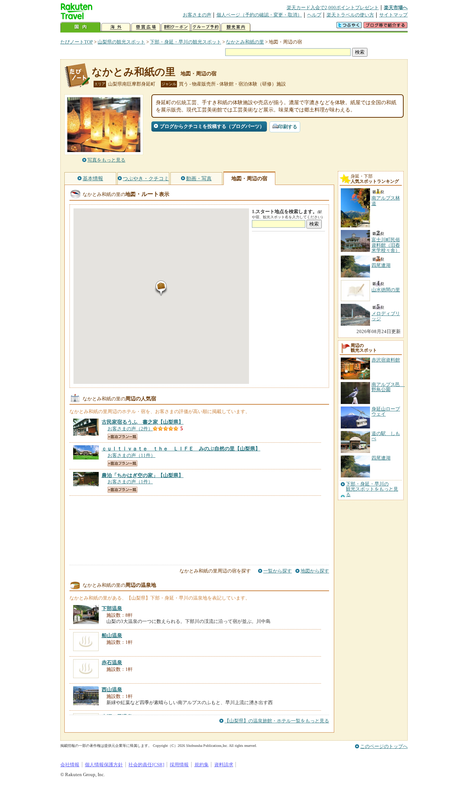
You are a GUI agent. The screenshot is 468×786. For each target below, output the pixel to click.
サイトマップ (393, 15)
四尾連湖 (380, 458)
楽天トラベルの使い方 (350, 15)
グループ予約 (205, 27)
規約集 (202, 764)
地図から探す (315, 571)
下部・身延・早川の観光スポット (185, 42)
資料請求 (223, 764)
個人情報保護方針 (104, 764)
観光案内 (235, 27)
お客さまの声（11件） (131, 455)
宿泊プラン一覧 (122, 437)
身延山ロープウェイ (385, 411)
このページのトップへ (384, 746)
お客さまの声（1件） (130, 481)
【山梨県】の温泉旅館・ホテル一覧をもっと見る (276, 720)
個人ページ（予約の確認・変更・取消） (259, 15)
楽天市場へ (396, 7)
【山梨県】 (143, 422)
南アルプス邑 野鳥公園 (388, 387)
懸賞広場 (146, 27)
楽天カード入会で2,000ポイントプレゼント (333, 7)
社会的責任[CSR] (146, 764)
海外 (116, 27)
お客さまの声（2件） (130, 428)
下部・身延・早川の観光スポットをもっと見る (372, 489)
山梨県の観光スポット (121, 42)
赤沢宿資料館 (385, 360)
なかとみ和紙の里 (245, 42)
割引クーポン (175, 27)
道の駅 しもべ (385, 436)
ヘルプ (314, 15)
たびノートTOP (76, 42)
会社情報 (69, 764)
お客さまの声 (197, 15)
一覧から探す (277, 571)
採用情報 (179, 764)
